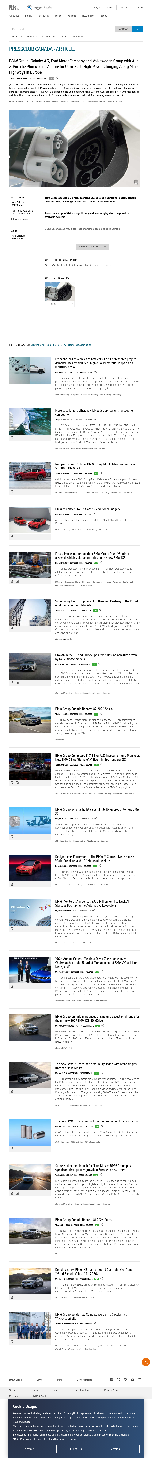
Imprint (56, 1390)
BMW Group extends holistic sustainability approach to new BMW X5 (97, 811)
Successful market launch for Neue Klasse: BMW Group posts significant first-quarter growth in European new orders (94, 1167)
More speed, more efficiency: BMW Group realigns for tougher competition (94, 412)
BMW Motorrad (84, 1379)
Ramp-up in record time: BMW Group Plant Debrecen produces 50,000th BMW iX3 (95, 466)
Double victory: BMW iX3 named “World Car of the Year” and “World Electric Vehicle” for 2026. (94, 1271)
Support (13, 1390)
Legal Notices (82, 1390)
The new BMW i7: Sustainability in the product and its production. (97, 1121)
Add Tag (123, 29)
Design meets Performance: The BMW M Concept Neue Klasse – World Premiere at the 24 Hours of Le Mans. (95, 858)
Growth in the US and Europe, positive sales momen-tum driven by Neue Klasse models (96, 657)
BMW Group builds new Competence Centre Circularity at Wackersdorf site (91, 1316)
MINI (59, 1379)
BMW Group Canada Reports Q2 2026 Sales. (84, 708)
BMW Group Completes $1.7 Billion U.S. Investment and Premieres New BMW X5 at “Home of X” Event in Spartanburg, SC (97, 757)
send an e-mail (21, 219)
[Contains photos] (12, 438)
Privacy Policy (111, 1390)
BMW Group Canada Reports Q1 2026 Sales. (83, 1219)
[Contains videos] (17, 581)
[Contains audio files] (17, 683)
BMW (39, 1379)
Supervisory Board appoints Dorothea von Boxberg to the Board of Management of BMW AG (96, 603)
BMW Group (15, 1379)
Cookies (13, 1396)
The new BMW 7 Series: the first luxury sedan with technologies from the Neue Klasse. (96, 1065)
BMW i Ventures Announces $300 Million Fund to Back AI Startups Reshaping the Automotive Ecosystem (92, 903)
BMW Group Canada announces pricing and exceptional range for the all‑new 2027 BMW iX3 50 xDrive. (97, 1018)
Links (35, 1390)
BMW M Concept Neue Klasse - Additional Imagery (87, 509)
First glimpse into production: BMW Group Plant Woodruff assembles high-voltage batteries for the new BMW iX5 (92, 555)
